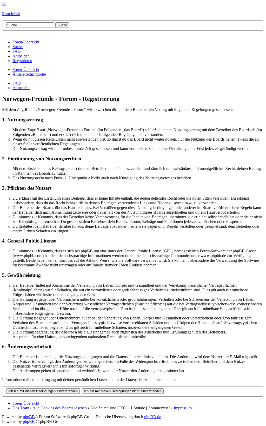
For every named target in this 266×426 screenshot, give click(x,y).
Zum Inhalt (11, 13)
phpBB (29, 417)
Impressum (183, 408)
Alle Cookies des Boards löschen (59, 408)
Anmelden (21, 88)
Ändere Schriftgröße (29, 74)
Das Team (20, 408)
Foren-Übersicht (25, 69)
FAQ (16, 83)
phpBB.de (152, 417)
